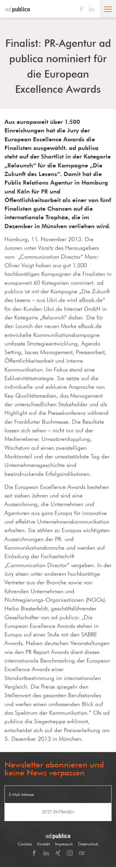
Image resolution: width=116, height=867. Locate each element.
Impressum (64, 844)
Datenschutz (88, 844)
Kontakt (43, 844)
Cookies (25, 844)
